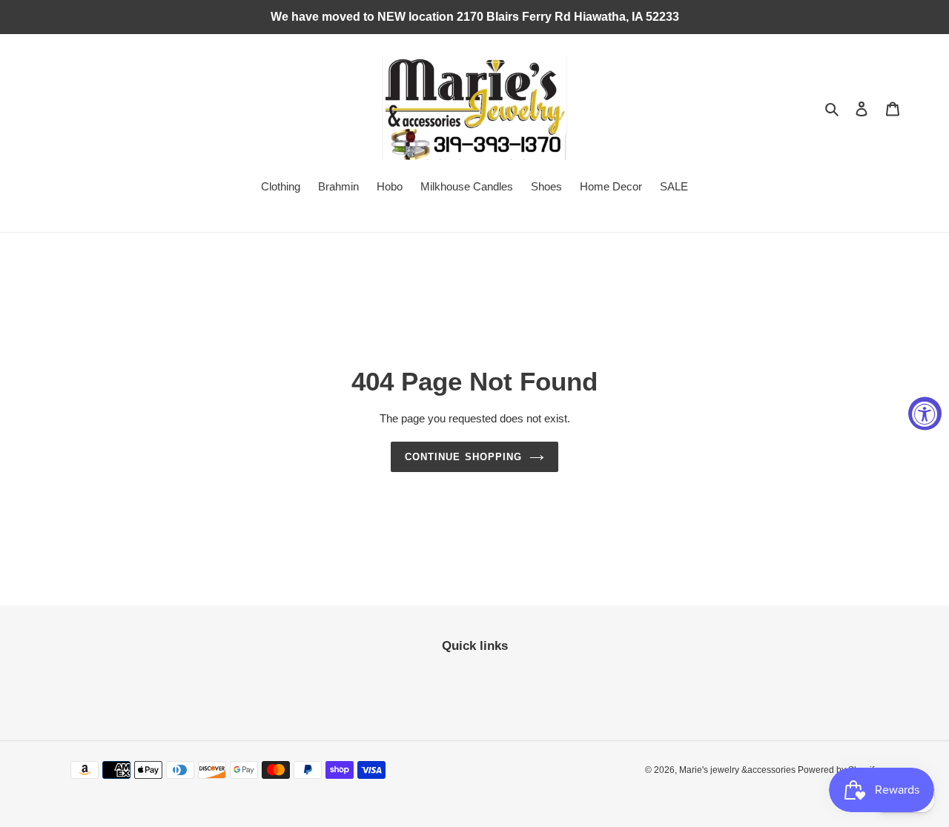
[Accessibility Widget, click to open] (925, 414)
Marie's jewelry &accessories (738, 770)
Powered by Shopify (838, 770)
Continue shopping (463, 456)
